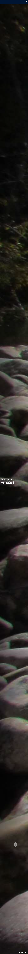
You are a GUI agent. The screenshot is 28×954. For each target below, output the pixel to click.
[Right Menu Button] (26, 2)
